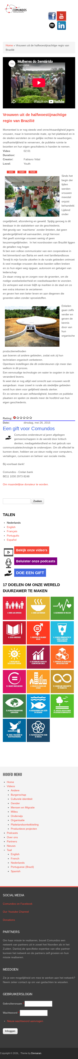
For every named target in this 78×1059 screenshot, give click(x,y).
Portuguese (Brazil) (22, 866)
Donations (9, 919)
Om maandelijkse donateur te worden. (26, 484)
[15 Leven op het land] (62, 716)
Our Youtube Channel (16, 911)
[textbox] (16, 501)
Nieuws (11, 845)
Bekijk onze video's (31, 550)
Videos (11, 786)
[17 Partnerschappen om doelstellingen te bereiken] (38, 741)
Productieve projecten (24, 828)
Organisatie (18, 820)
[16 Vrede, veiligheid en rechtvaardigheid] (14, 741)
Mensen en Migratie (23, 807)
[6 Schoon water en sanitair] (62, 643)
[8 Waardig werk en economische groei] (38, 667)
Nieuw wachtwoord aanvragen (25, 1021)
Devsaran (36, 1053)
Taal (9, 849)
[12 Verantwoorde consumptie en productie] (62, 692)
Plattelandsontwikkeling (25, 824)
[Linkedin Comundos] (61, 29)
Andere (15, 790)
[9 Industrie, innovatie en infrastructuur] (62, 667)
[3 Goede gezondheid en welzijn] (62, 618)
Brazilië (32, 172)
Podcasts (12, 832)
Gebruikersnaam (13, 1003)
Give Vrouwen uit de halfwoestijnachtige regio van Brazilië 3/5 (24, 417)
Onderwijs (17, 816)
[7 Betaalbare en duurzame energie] (14, 667)
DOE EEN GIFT (30, 573)
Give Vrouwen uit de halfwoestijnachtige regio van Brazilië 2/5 (21, 417)
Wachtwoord (11, 1012)
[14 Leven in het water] (38, 716)
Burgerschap (18, 794)
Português (13, 535)
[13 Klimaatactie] (14, 716)
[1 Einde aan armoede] (14, 618)
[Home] (15, 12)
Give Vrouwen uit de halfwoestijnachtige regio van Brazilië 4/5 (27, 417)
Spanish (15, 871)
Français (12, 531)
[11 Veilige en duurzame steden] (38, 692)
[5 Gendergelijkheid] (38, 643)
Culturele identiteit (21, 798)
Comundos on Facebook (17, 903)
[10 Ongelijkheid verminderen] (14, 692)
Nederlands (14, 522)
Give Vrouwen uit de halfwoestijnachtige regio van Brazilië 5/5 (30, 417)
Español (11, 539)
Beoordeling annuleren (14, 417)
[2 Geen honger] (38, 618)
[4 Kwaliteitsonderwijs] (14, 643)
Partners (12, 841)
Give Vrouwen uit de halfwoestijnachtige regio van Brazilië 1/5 (18, 417)
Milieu (14, 811)
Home (9, 45)
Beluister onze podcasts (35, 561)
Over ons (12, 837)
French (15, 858)
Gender (11, 172)
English (11, 527)
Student (21, 172)
